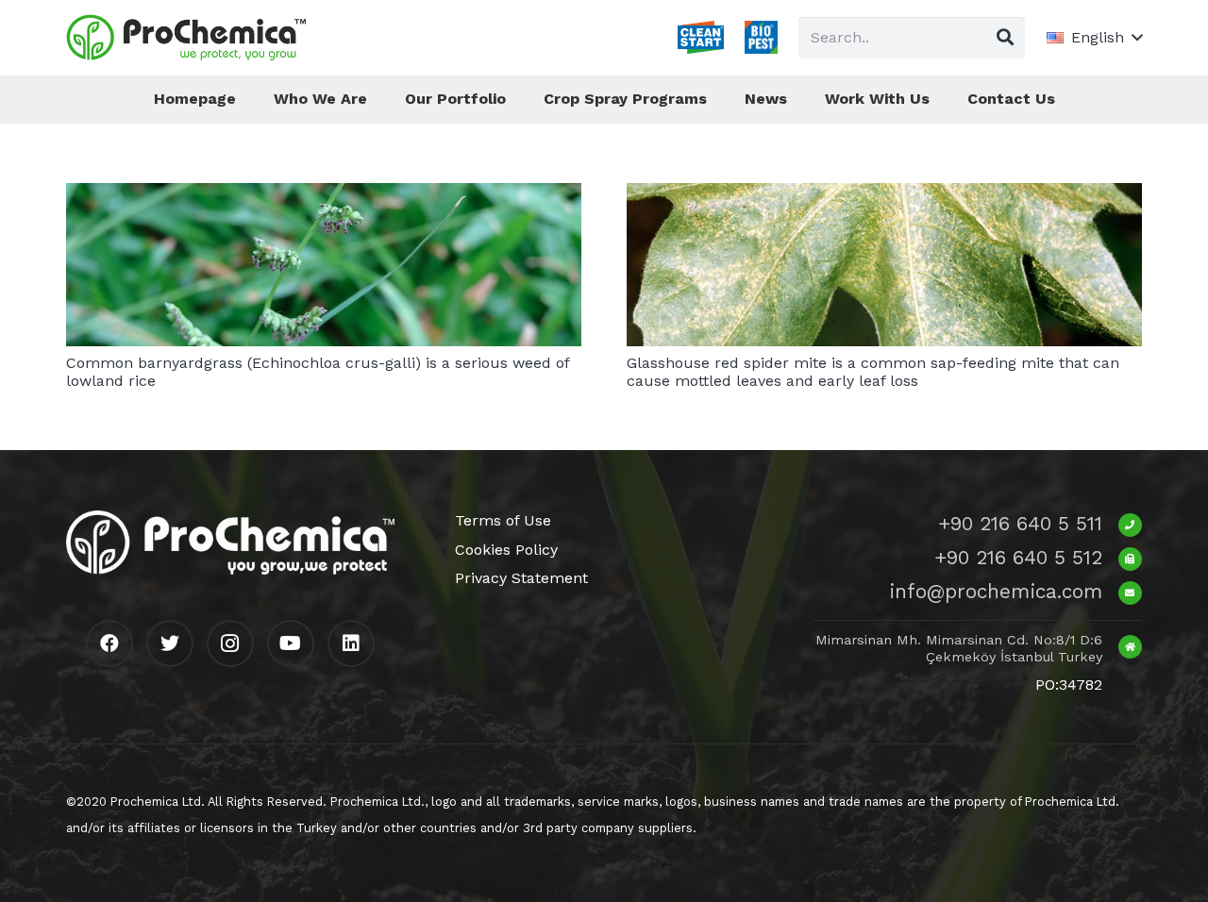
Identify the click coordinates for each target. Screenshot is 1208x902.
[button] (1094, 38)
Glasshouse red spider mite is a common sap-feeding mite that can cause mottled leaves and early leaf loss (873, 372)
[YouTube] (290, 643)
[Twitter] (169, 643)
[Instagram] (230, 643)
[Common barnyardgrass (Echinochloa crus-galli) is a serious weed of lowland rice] (323, 196)
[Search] (1005, 38)
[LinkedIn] (351, 643)
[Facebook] (109, 643)
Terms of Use (503, 520)
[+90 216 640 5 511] (1122, 523)
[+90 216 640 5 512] (1122, 557)
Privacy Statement (521, 578)
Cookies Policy (506, 550)
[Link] (186, 37)
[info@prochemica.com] (1122, 591)
